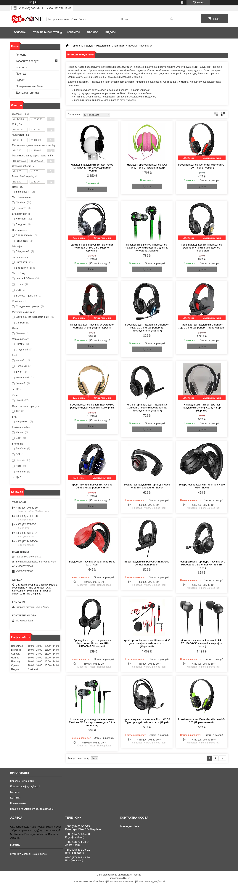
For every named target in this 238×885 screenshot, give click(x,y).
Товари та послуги (46, 32)
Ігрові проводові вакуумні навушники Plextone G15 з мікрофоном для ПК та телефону (92, 722)
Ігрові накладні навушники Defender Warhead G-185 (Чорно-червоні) (92, 326)
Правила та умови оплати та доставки (31, 808)
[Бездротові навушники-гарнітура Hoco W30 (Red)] (92, 538)
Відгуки (110, 32)
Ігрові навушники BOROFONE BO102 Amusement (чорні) (146, 563)
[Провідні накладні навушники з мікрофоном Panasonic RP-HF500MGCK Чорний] (92, 617)
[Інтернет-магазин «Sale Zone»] (27, 19)
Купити (92, 189)
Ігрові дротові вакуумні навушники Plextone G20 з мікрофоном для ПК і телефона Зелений (147, 247)
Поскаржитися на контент (121, 881)
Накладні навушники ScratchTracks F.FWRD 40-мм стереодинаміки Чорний (92, 167)
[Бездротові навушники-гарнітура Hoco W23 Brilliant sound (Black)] (147, 461)
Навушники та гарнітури (110, 45)
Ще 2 (18, 389)
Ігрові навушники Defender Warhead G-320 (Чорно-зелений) (201, 721)
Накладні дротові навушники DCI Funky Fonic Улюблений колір (147, 166)
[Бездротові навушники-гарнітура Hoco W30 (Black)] (202, 461)
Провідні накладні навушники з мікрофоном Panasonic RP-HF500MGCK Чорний (92, 643)
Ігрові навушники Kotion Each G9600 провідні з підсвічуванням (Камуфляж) (92, 406)
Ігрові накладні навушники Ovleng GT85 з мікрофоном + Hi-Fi (92, 486)
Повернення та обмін (29, 86)
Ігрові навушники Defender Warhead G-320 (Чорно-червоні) (201, 166)
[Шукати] (171, 19)
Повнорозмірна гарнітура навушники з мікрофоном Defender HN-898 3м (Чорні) (201, 564)
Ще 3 (18, 477)
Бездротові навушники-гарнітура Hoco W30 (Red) (92, 563)
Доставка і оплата (27, 92)
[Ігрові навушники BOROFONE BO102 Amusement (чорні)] (147, 538)
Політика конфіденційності (25, 786)
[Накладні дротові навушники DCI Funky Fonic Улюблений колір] (147, 141)
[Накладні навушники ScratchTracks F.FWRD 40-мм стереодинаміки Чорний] (92, 141)
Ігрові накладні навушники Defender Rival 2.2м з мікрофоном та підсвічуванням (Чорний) (147, 327)
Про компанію (18, 803)
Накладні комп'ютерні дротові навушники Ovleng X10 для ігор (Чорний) (202, 407)
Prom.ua (137, 874)
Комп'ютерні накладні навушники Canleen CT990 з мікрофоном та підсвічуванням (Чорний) (147, 407)
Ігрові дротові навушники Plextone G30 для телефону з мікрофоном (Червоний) (146, 643)
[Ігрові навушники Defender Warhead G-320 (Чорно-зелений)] (202, 696)
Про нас (92, 32)
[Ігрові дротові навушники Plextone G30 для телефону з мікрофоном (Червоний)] (147, 617)
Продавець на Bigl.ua (119, 878)
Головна (20, 32)
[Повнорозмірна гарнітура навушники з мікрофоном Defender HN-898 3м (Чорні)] (202, 538)
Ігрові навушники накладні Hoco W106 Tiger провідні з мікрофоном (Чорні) (147, 721)
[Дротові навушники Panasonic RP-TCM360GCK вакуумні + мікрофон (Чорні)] (202, 617)
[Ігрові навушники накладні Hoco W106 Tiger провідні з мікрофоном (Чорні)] (147, 696)
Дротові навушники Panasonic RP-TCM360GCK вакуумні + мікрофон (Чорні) (202, 643)
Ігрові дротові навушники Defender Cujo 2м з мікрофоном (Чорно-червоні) (201, 326)
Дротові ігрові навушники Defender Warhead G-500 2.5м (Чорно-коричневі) (92, 247)
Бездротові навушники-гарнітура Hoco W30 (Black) (201, 486)
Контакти (73, 32)
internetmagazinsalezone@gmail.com (36, 561)
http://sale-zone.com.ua (28, 556)
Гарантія (15, 792)
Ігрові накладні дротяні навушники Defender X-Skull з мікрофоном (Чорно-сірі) (202, 247)
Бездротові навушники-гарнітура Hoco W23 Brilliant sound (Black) (147, 486)
